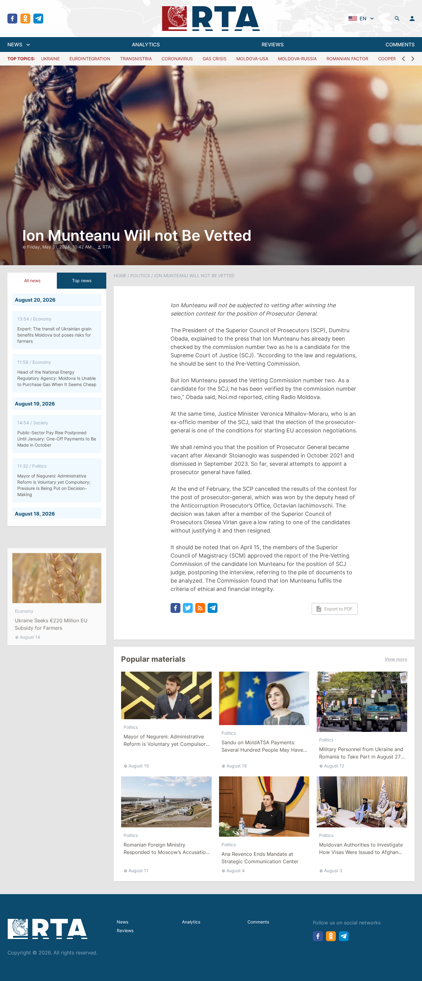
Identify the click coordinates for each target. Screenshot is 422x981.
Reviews (125, 930)
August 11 (138, 870)
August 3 (333, 870)
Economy (24, 596)
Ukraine (50, 58)
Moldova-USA (252, 58)
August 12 (334, 765)
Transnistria (136, 58)
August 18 (236, 765)
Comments (258, 921)
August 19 (139, 765)
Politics (140, 275)
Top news (81, 280)
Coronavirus (177, 58)
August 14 (30, 622)
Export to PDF (338, 608)
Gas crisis (214, 58)
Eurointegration (90, 58)
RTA (107, 246)
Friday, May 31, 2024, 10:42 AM (60, 246)
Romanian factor (347, 58)
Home (120, 275)
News (122, 921)
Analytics (191, 921)
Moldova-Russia (297, 58)
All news (32, 280)
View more (396, 659)
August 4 (235, 870)
